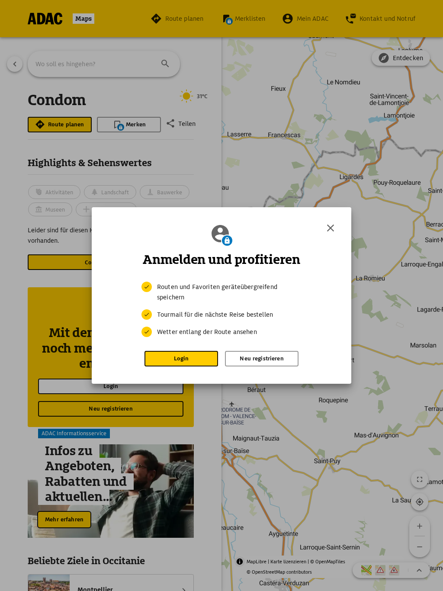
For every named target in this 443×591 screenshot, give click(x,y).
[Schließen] (330, 228)
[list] (221, 309)
